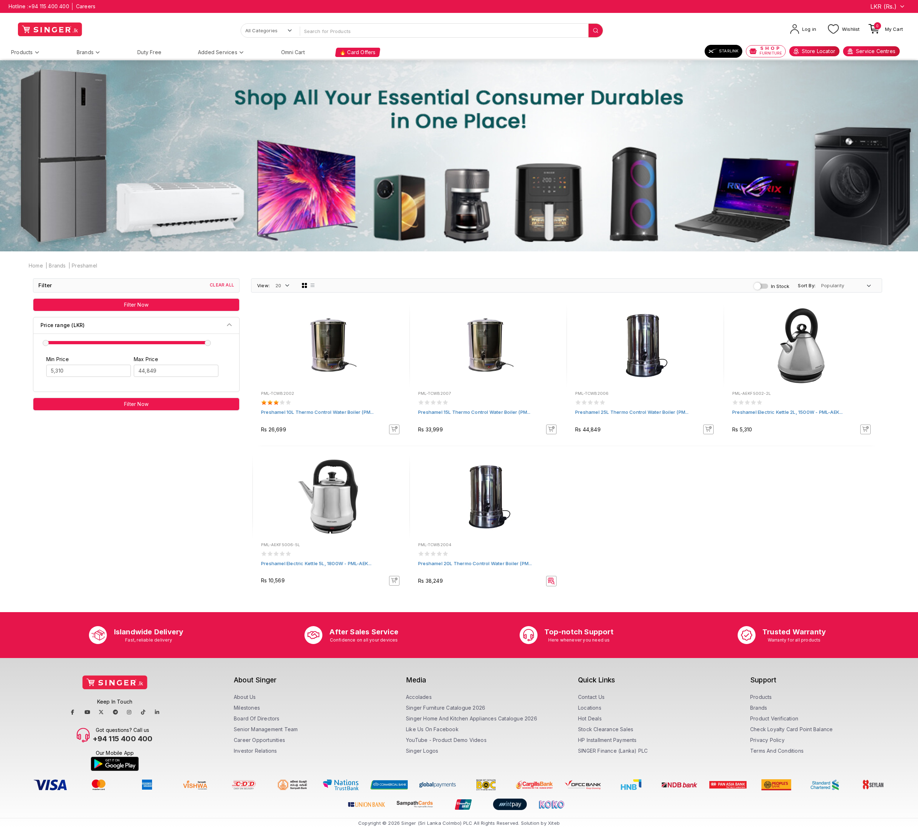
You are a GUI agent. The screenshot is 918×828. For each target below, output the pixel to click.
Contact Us (591, 697)
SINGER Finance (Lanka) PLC (613, 751)
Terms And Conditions (777, 751)
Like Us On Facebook (432, 729)
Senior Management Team (266, 729)
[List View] (312, 285)
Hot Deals (590, 718)
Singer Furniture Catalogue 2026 (445, 708)
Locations (589, 708)
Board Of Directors (257, 718)
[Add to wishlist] (399, 317)
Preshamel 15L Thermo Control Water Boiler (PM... (474, 412)
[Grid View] (304, 285)
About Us (245, 697)
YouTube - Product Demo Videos (446, 740)
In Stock (780, 286)
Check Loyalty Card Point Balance (791, 729)
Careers (85, 6)
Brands (85, 52)
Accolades (419, 697)
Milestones (247, 708)
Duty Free (149, 52)
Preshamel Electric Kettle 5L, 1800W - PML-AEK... (316, 563)
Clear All (222, 285)
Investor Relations (255, 751)
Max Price (146, 359)
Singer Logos (422, 751)
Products (22, 52)
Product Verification (774, 718)
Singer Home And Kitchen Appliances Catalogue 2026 (471, 718)
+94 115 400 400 (48, 6)
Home (36, 265)
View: (263, 285)
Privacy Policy (767, 740)
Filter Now (136, 305)
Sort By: (806, 285)
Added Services (217, 52)
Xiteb (554, 823)
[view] (399, 337)
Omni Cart (293, 52)
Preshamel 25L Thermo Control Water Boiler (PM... (632, 412)
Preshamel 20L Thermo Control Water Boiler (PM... (475, 563)
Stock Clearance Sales (605, 729)
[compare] (399, 327)
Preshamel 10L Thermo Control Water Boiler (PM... (317, 412)
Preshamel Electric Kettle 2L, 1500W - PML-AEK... (787, 412)
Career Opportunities (259, 740)
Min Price (57, 359)
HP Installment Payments (607, 740)
